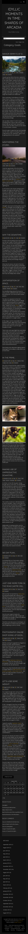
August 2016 (6, 847)
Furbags (4, 362)
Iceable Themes (18, 922)
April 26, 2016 (6, 238)
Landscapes (21, 72)
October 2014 (6, 900)
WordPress (20, 920)
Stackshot (4, 288)
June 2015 (5, 875)
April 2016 (5, 857)
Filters (22, 360)
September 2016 (7, 844)
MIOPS (7, 165)
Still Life (23, 928)
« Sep (3, 798)
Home (17, 42)
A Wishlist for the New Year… (13, 822)
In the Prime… (8, 357)
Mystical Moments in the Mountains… (11, 814)
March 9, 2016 (6, 286)
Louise (3, 831)
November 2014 (7, 897)
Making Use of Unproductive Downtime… (9, 472)
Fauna (19, 478)
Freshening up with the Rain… (9, 807)
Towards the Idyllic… (11, 829)
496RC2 (10, 745)
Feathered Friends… (9, 926)
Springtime (4, 805)
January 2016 (6, 863)
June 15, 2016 (6, 72)
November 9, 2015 (7, 555)
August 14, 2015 (7, 687)
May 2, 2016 (6, 163)
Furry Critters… (18, 926)
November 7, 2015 (7, 589)
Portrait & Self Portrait (15, 928)
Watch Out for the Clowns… (12, 824)
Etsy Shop (13, 930)
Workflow (8, 288)
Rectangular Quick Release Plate (15, 756)
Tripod (21, 687)
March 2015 (6, 885)
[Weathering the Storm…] (14, 148)
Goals (17, 72)
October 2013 (6, 910)
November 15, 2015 (7, 478)
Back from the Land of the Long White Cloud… (13, 812)
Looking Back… (9, 826)
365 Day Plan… (9, 553)
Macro (23, 286)
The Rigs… (7, 930)
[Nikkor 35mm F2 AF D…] (14, 57)
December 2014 (7, 894)
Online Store (21, 594)
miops (16, 305)
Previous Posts (8, 776)
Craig (12, 72)
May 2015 (5, 878)
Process (4, 480)
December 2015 (7, 866)
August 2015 (6, 872)
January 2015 (6, 891)
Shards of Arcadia (16, 570)
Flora (22, 638)
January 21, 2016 (7, 360)
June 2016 (5, 850)
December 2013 (7, 906)
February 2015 (6, 888)
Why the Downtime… (12, 235)
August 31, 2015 (7, 638)
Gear (17, 286)
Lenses (4, 74)
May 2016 (5, 854)
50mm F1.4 (19, 179)
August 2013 (6, 913)
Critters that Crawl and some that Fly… (16, 925)
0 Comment (9, 74)
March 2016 (6, 860)
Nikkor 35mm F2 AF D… (12, 54)
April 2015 (5, 882)
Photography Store (20, 930)
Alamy (5, 566)
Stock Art (7, 480)
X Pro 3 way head (13, 743)
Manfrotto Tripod (16, 723)
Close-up (19, 360)
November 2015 (7, 869)
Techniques (12, 480)
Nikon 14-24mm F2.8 (7, 181)
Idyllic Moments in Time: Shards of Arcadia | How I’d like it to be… (13, 670)
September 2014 (7, 903)
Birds (19, 555)
